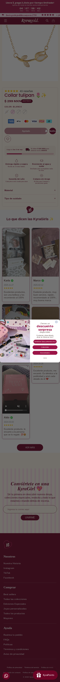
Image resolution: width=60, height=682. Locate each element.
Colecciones (45, 347)
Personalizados (45, 353)
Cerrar (45, 358)
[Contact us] (6, 676)
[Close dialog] (56, 322)
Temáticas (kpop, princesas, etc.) (45, 342)
